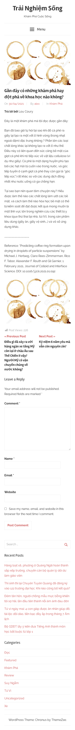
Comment (12, 403)
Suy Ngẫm (11, 683)
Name (9, 458)
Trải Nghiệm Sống (37, 8)
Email (9, 475)
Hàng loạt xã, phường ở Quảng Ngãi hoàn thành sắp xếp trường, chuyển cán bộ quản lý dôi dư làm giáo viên (36, 570)
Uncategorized (14, 698)
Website (10, 492)
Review (9, 675)
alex (37, 103)
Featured (10, 660)
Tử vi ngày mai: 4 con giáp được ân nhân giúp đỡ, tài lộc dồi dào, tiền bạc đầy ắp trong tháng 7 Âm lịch (37, 614)
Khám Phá (56, 103)
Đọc (7, 652)
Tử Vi (7, 690)
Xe (6, 706)
